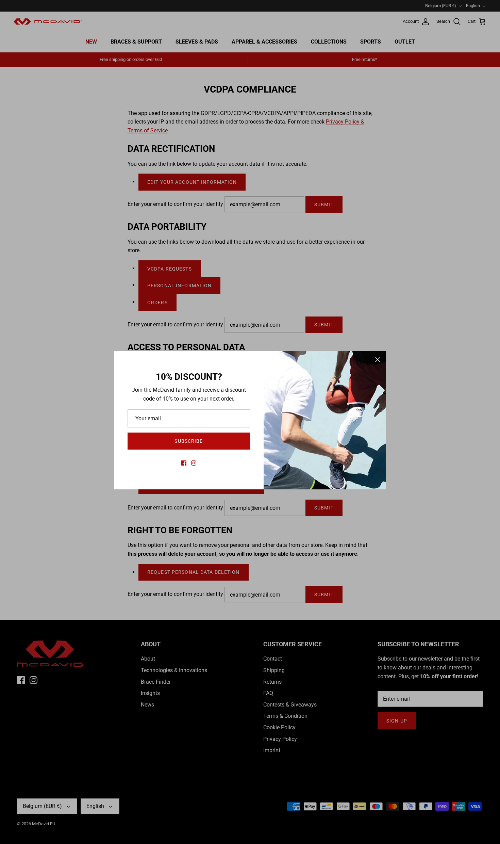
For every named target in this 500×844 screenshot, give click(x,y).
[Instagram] (193, 463)
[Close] (377, 359)
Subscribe (188, 441)
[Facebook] (183, 463)
